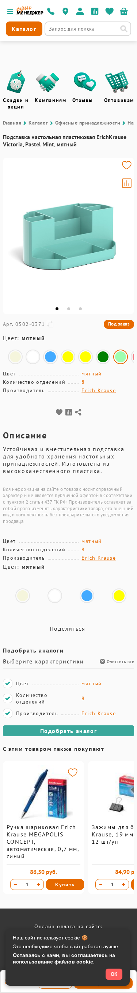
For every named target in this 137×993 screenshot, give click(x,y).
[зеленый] (103, 357)
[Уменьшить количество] (15, 884)
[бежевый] (15, 357)
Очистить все (120, 661)
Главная (12, 122)
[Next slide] (125, 230)
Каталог (37, 122)
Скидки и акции (16, 103)
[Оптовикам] (117, 82)
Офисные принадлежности (88, 122)
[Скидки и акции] (15, 82)
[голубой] (50, 357)
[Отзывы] (85, 82)
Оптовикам (119, 100)
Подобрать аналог (68, 730)
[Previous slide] (11, 230)
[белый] (33, 357)
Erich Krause (98, 390)
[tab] (57, 308)
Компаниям (50, 100)
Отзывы (83, 100)
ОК (114, 974)
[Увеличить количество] (38, 884)
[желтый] (68, 357)
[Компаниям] (47, 82)
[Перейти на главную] (29, 13)
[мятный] (120, 357)
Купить (65, 884)
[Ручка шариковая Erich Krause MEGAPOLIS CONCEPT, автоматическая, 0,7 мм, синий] (43, 821)
